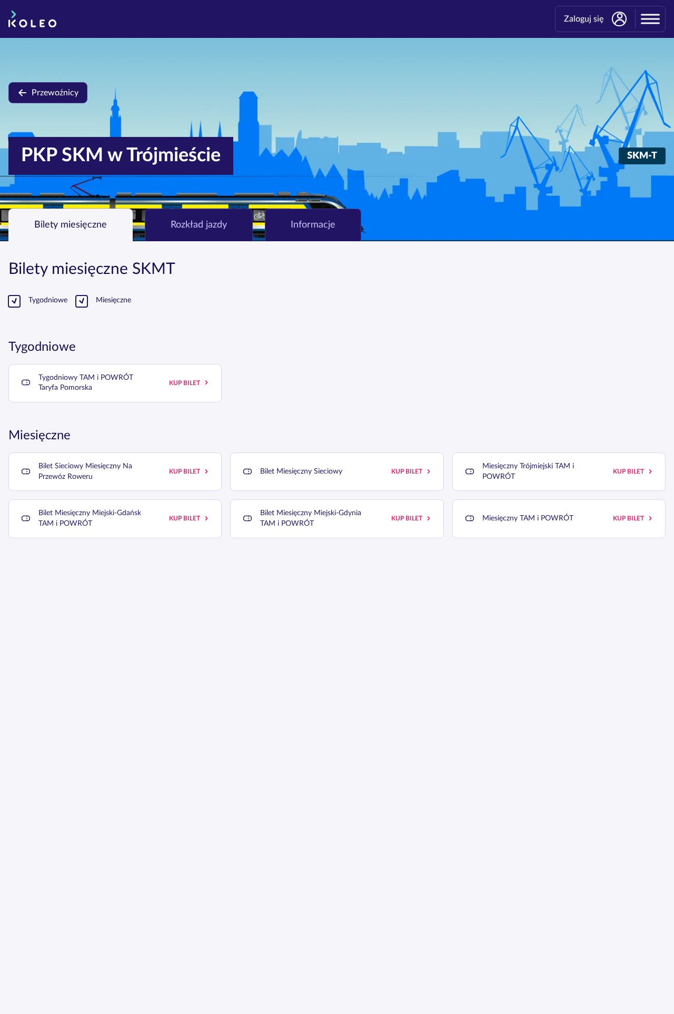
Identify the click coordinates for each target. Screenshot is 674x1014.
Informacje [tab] (313, 225)
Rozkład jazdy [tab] (199, 225)
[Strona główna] (32, 19)
